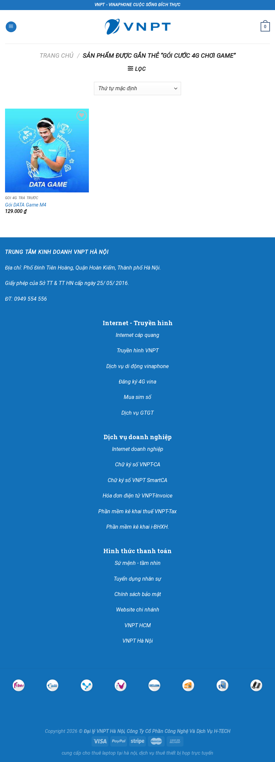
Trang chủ (56, 55)
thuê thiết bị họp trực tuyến (184, 753)
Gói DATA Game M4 (25, 205)
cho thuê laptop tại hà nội (109, 753)
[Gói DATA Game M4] (47, 150)
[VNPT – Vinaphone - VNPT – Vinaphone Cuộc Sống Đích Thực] (137, 27)
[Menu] (11, 27)
